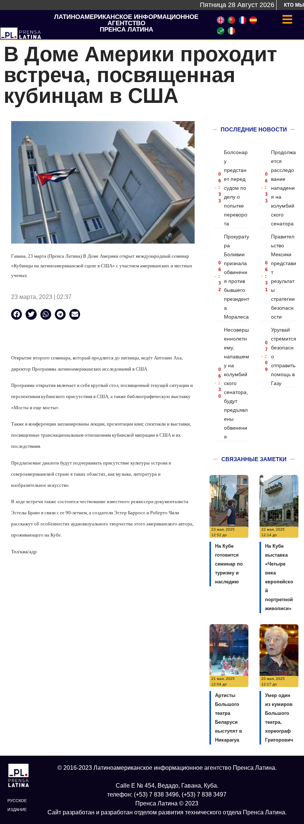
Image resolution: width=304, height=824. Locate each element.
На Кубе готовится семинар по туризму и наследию (229, 563)
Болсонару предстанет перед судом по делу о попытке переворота (236, 188)
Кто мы (294, 5)
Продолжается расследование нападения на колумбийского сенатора (283, 188)
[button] (16, 314)
